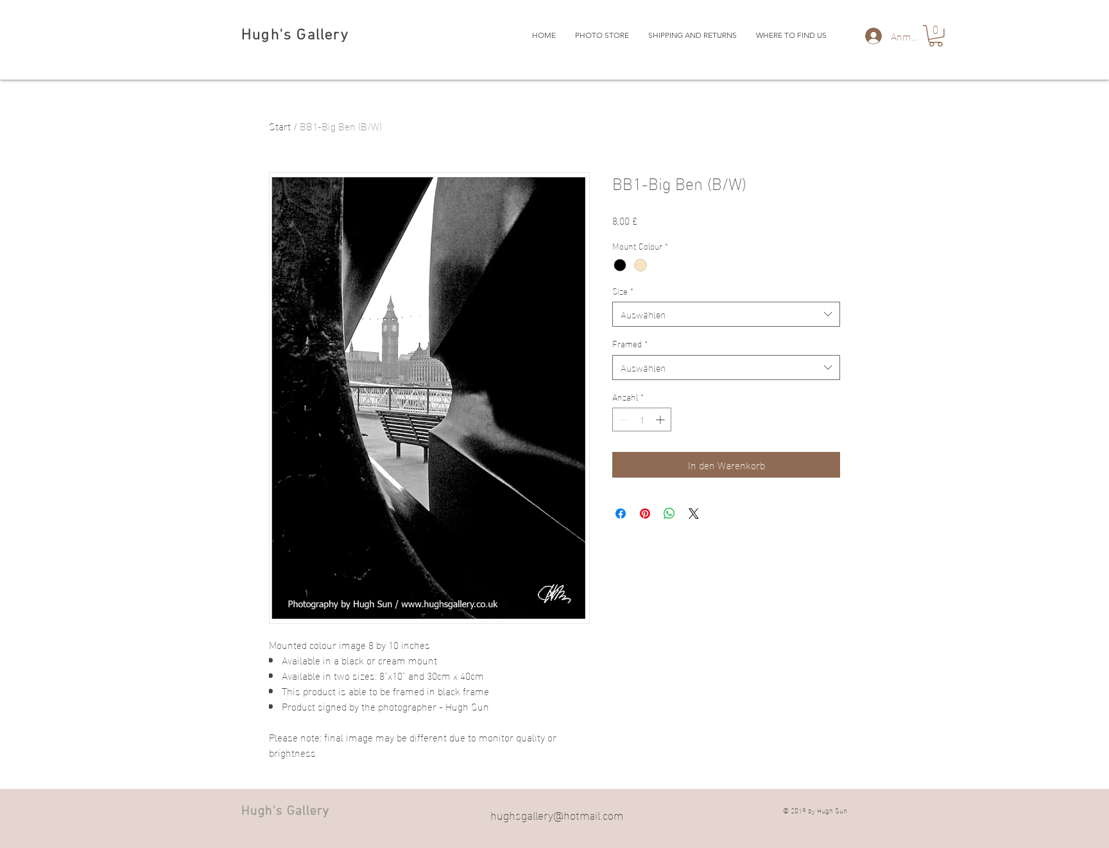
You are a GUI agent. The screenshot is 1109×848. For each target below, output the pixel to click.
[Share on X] (693, 513)
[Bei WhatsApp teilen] (669, 513)
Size (622, 290)
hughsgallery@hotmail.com (556, 814)
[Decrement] (622, 419)
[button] (936, 36)
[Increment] (661, 419)
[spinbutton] (641, 419)
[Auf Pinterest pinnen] (645, 513)
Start (280, 125)
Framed (630, 343)
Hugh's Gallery (294, 35)
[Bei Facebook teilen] (620, 513)
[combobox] (726, 314)
